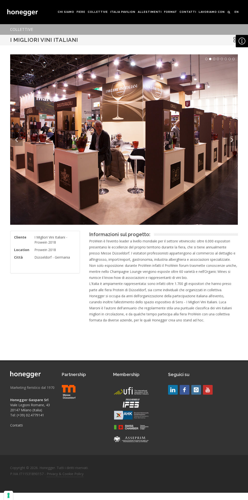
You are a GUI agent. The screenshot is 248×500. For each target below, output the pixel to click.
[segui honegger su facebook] (184, 390)
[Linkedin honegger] (173, 390)
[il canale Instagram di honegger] (196, 390)
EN (236, 12)
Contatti (16, 425)
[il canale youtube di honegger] (208, 390)
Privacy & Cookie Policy (65, 473)
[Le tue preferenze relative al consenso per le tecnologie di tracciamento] (8, 495)
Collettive (21, 29)
